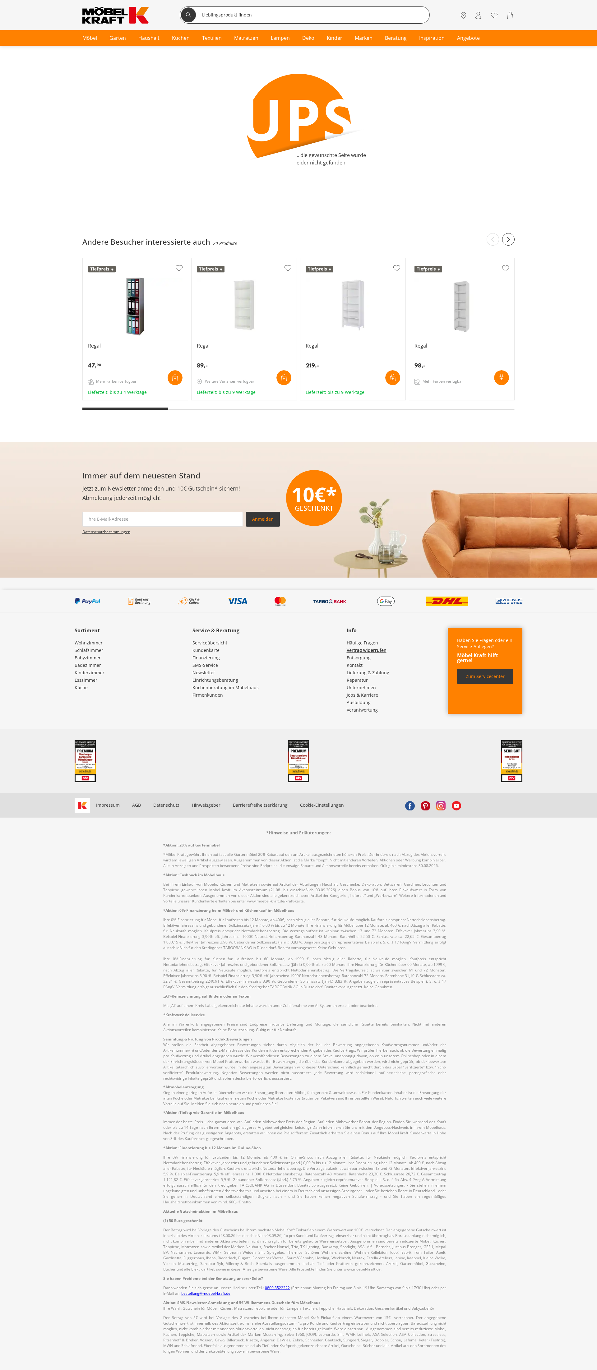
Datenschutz (166, 805)
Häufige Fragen (362, 643)
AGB (136, 805)
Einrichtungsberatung (215, 680)
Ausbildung (359, 702)
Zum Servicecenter (485, 676)
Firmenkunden (207, 695)
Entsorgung (359, 658)
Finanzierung (206, 658)
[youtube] (456, 805)
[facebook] (409, 805)
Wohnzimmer (89, 643)
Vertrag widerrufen (366, 650)
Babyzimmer (88, 658)
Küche (81, 687)
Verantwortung (362, 710)
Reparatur (357, 680)
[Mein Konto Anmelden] (478, 15)
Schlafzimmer (89, 650)
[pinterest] (425, 805)
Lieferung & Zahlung (368, 673)
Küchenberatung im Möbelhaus (225, 687)
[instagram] (441, 805)
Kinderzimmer (89, 673)
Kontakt (355, 665)
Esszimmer (86, 680)
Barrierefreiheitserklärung (260, 805)
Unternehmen (361, 687)
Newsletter (203, 673)
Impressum (108, 805)
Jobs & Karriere (362, 695)
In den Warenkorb (175, 377)
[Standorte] (463, 15)
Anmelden (263, 519)
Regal (89, 398)
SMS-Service (205, 665)
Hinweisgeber (206, 805)
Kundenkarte (206, 650)
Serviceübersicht (209, 643)
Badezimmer (88, 665)
